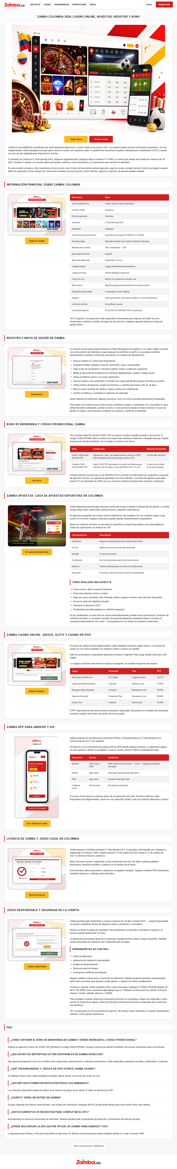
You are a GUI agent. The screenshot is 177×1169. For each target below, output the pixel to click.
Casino (47, 4)
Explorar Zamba (37, 241)
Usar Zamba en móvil (37, 823)
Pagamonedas (61, 4)
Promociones (79, 4)
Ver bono (36, 480)
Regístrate (164, 4)
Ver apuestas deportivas (37, 552)
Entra (149, 4)
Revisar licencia (37, 895)
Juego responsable (36, 966)
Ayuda (93, 4)
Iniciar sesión (101, 139)
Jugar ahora (76, 139)
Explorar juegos (37, 691)
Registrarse (37, 394)
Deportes (35, 4)
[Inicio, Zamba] (14, 4)
